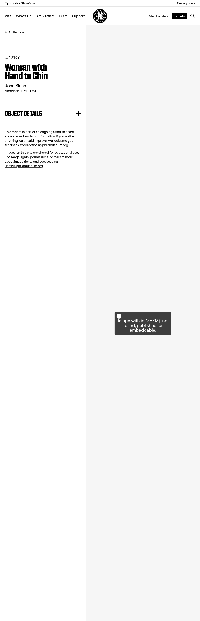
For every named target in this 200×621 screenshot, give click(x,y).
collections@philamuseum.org (45, 145)
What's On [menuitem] (23, 16)
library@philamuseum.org (24, 166)
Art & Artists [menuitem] (45, 16)
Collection (16, 32)
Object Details (23, 113)
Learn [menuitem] (63, 16)
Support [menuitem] (78, 16)
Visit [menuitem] (8, 16)
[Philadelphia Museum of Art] (100, 16)
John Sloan (15, 85)
